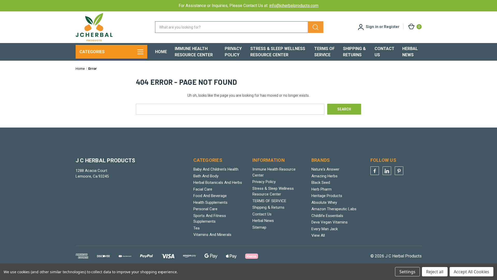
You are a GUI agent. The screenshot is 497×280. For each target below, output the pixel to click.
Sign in (372, 26)
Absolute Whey (324, 202)
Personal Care (205, 209)
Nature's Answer (325, 169)
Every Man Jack (324, 229)
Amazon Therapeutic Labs (333, 209)
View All (318, 235)
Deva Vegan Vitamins (329, 222)
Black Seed (320, 182)
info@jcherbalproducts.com (293, 5)
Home (161, 51)
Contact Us (384, 51)
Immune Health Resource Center (194, 51)
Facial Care (202, 189)
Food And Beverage (210, 195)
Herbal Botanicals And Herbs (217, 182)
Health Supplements (210, 202)
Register (391, 26)
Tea (196, 228)
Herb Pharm (321, 189)
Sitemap (259, 227)
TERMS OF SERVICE (324, 51)
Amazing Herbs (324, 176)
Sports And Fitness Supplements (209, 218)
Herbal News (410, 51)
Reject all (434, 272)
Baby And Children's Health (215, 169)
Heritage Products (326, 195)
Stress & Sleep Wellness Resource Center (277, 51)
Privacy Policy (233, 51)
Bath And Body (205, 176)
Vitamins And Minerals (212, 234)
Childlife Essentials (327, 215)
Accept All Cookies (471, 272)
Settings (407, 272)
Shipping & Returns (354, 51)
